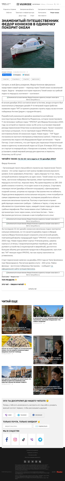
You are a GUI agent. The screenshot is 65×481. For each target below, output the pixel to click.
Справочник (5, 4)
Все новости (42, 15)
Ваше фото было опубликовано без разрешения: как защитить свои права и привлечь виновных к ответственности (48, 389)
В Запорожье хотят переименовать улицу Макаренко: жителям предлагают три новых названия (48, 319)
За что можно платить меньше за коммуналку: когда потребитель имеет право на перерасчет (16, 329)
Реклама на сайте (33, 455)
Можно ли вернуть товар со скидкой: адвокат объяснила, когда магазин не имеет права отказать (48, 359)
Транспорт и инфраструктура (25, 12)
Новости (4, 3)
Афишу (43, 4)
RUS (58, 4)
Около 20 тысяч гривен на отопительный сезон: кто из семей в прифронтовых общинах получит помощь (17, 350)
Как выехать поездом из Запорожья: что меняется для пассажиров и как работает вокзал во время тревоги (16, 380)
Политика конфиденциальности (32, 457)
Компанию (50, 4)
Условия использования (32, 450)
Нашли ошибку (5, 276)
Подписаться (43, 426)
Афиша (9, 3)
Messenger (38, 415)
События (9, 12)
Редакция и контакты (32, 452)
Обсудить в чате (15, 276)
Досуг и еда (22, 15)
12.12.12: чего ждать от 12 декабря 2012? (37, 159)
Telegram (23, 415)
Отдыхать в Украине (9, 9)
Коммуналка (42, 12)
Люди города (54, 12)
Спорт (32, 15)
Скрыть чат (32, 289)
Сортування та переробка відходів (49, 9)
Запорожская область (27, 9)
